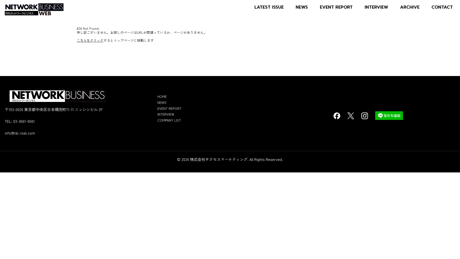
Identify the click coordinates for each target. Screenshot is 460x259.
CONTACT (442, 7)
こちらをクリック (90, 40)
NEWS (302, 7)
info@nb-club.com (20, 133)
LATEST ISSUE (269, 7)
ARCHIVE (410, 7)
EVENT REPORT (336, 7)
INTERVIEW (376, 7)
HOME (162, 96)
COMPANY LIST (169, 120)
